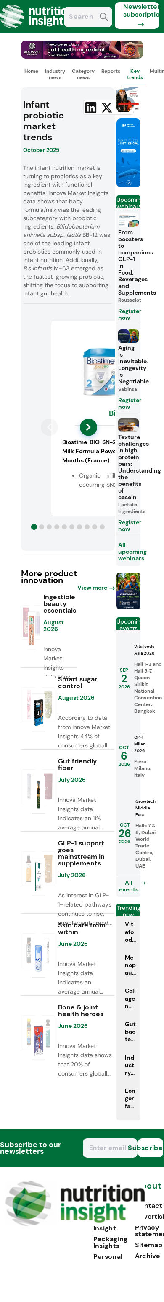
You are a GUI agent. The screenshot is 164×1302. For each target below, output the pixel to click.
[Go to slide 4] (56, 526)
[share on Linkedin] (91, 107)
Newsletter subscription (141, 10)
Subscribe (150, 1148)
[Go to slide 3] (49, 526)
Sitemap (148, 1245)
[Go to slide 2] (41, 526)
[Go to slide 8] (87, 526)
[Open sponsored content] (82, 56)
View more (92, 587)
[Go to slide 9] (94, 526)
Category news (83, 74)
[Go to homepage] (75, 1224)
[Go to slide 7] (79, 526)
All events (128, 886)
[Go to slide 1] (34, 527)
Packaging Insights (110, 1242)
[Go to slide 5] (64, 526)
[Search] (104, 18)
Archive (147, 1256)
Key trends (135, 74)
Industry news (55, 74)
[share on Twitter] (107, 107)
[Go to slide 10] (102, 526)
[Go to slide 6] (71, 526)
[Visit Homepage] (37, 30)
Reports (110, 71)
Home (31, 71)
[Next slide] (88, 427)
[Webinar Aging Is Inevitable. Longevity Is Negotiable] (128, 607)
